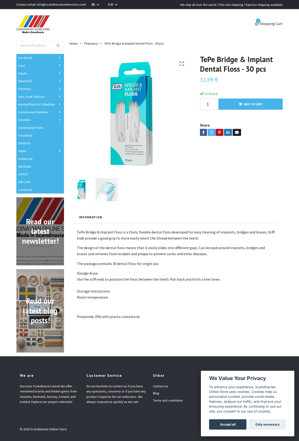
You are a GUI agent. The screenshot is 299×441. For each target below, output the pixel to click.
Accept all (228, 424)
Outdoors (24, 143)
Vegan (22, 151)
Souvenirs (24, 120)
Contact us (160, 386)
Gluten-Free (25, 159)
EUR (111, 4)
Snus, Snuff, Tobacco (31, 97)
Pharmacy (24, 89)
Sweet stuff (25, 81)
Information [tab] (90, 217)
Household (25, 135)
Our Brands (25, 58)
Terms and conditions (168, 400)
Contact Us (25, 190)
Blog (156, 393)
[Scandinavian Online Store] (33, 24)
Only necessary (267, 424)
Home (74, 43)
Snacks (22, 73)
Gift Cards (24, 182)
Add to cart (253, 104)
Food (21, 65)
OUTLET (23, 174)
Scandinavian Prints (30, 128)
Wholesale (24, 166)
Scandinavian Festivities (33, 112)
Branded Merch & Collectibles (36, 104)
